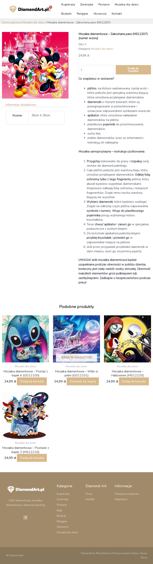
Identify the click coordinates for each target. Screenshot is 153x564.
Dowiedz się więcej (83, 381)
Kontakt (117, 14)
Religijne (82, 14)
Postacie (104, 4)
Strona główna (11, 22)
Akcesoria (100, 14)
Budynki (66, 14)
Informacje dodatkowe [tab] (21, 105)
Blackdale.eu (103, 553)
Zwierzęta (86, 4)
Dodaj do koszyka (133, 69)
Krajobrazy (68, 4)
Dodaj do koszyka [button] (32, 381)
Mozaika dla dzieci (126, 4)
